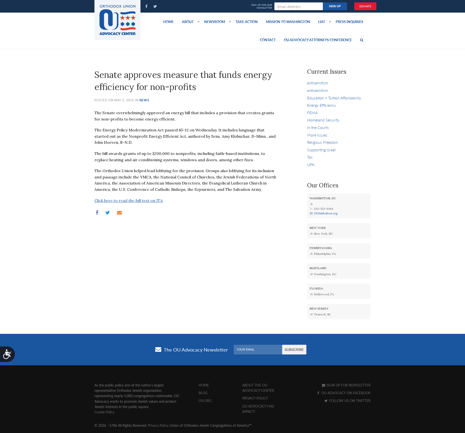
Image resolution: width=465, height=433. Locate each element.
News (144, 100)
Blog (203, 392)
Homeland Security (323, 120)
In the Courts (318, 127)
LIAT (321, 21)
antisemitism (317, 83)
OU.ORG (205, 400)
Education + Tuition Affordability (334, 98)
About (188, 21)
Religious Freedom (322, 142)
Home (168, 21)
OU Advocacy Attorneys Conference (318, 39)
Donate (365, 6)
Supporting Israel (321, 149)
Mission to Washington (288, 21)
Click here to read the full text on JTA (128, 200)
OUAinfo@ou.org (326, 213)
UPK (311, 164)
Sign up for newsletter (348, 385)
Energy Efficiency (321, 105)
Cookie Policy (104, 411)
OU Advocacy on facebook (345, 392)
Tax (310, 157)
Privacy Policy (255, 398)
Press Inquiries (349, 21)
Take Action (247, 21)
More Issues (317, 135)
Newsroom (214, 21)
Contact (268, 39)
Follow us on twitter (349, 400)
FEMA (312, 112)
